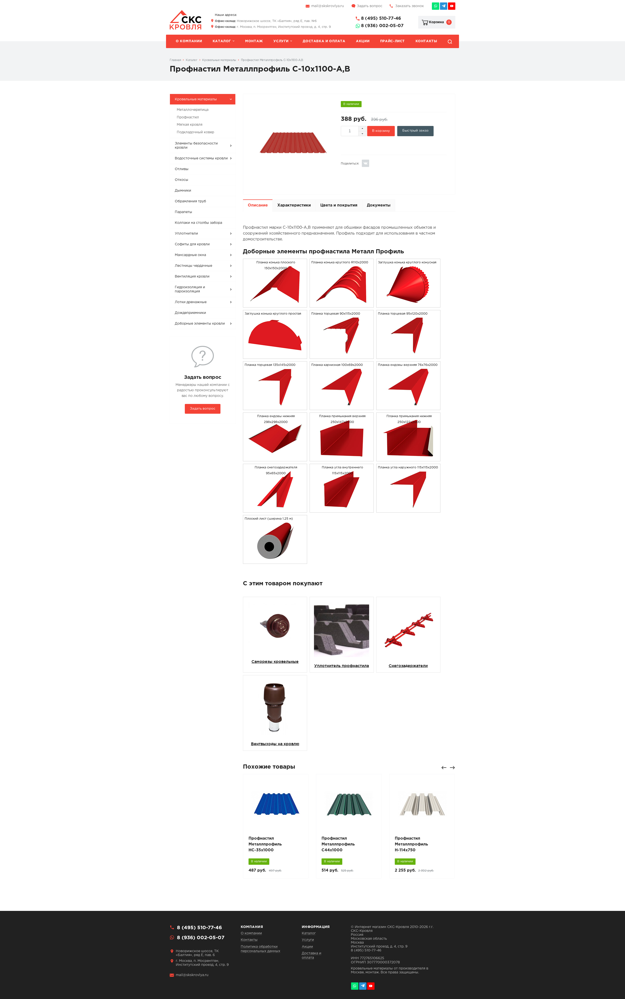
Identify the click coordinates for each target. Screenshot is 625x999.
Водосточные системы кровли (201, 158)
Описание (258, 205)
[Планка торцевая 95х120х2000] (408, 355)
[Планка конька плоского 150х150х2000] (275, 304)
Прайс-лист (392, 41)
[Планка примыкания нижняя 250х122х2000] (408, 458)
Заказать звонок (409, 6)
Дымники (183, 190)
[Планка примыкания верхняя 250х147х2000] (341, 458)
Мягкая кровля (189, 124)
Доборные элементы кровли (200, 323)
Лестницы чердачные (193, 265)
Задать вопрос (369, 6)
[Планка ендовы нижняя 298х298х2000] (275, 458)
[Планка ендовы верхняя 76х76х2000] (408, 407)
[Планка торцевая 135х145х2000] (275, 407)
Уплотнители (186, 233)
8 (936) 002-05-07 (382, 26)
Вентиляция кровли (192, 276)
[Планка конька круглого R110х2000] (341, 304)
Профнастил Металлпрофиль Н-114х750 (411, 844)
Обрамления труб (190, 201)
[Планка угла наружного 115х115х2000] (408, 509)
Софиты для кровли (192, 244)
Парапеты (183, 212)
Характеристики (294, 205)
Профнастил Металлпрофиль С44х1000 (338, 844)
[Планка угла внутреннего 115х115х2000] (341, 509)
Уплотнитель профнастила (341, 665)
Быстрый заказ (415, 130)
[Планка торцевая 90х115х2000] (341, 355)
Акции (362, 41)
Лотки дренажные (191, 302)
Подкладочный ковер (195, 132)
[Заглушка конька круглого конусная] (408, 304)
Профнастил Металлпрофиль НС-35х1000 (265, 844)
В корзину (381, 130)
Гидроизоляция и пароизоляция (190, 289)
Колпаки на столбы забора (198, 222)
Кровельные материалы (196, 99)
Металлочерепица (192, 109)
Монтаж (254, 41)
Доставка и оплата (324, 41)
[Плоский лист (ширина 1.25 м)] (275, 560)
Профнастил (188, 117)
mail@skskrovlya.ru (327, 6)
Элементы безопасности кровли (196, 145)
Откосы (181, 179)
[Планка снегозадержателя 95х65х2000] (275, 509)
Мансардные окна (190, 255)
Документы (378, 205)
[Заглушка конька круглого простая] (275, 355)
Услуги (281, 41)
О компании (189, 41)
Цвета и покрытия (338, 205)
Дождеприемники (190, 312)
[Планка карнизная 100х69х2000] (341, 407)
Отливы (181, 169)
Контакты (426, 41)
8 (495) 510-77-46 (381, 19)
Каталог (222, 41)
